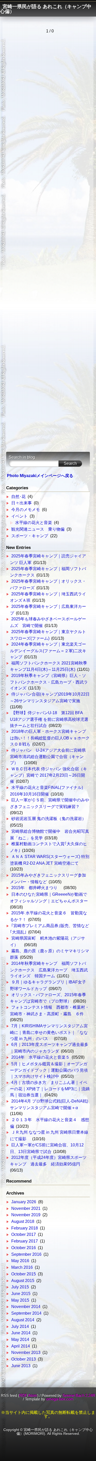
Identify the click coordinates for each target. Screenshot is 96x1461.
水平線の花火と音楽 (33, 522)
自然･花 (18, 496)
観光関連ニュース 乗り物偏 (38, 529)
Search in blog (22, 457)
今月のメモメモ (25, 509)
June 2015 (20, 1293)
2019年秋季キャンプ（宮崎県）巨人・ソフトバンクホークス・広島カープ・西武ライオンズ (49, 681)
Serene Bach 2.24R (78, 1395)
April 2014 (20, 1346)
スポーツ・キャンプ (29, 536)
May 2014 (20, 1339)
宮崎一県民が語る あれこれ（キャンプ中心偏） (45, 9)
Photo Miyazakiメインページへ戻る (40, 475)
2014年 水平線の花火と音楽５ (40, 1057)
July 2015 (20, 1287)
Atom (32, 1395)
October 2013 (23, 1359)
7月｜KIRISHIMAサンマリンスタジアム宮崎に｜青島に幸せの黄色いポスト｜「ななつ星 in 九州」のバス (49, 1032)
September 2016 (26, 1254)
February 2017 (24, 1241)
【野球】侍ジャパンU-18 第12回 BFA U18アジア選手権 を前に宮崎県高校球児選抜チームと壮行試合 (49, 719)
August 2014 (22, 1320)
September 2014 (26, 1313)
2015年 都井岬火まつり (36, 888)
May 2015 (20, 1300)
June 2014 (20, 1333)
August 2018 (22, 1221)
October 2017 (23, 1234)
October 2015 (23, 1274)
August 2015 (22, 1280)
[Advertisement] (48, 242)
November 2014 (25, 1306)
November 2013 (25, 1352)
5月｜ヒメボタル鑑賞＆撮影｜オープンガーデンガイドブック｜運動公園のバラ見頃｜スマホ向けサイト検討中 (49, 1070)
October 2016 (23, 1248)
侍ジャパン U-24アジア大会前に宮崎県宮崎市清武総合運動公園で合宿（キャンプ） (48, 756)
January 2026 (23, 1202)
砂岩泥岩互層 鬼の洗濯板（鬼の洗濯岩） (48, 818)
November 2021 (25, 1208)
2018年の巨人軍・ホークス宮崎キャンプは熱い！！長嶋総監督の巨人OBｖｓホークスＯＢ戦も (50, 737)
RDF (23, 1395)
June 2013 (20, 1366)
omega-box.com (59, 1399)
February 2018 (24, 1228)
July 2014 (20, 1326)
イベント (19, 516)
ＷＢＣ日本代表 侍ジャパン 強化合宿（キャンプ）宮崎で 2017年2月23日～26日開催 (48, 775)
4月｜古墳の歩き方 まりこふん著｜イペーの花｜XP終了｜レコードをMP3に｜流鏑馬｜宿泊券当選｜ (50, 1088)
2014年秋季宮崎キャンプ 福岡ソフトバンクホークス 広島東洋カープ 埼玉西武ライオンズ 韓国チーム (49, 969)
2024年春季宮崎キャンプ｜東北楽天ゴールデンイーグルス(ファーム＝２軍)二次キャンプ (48, 650)
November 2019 (25, 1215)
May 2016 (20, 1261)
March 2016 (22, 1267)
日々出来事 (21, 503)
